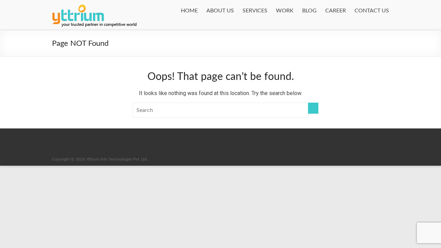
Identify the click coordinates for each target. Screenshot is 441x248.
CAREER (335, 10)
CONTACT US (372, 10)
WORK (285, 10)
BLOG (309, 10)
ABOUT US (220, 10)
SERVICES (255, 10)
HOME (189, 10)
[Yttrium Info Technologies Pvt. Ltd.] (95, 3)
